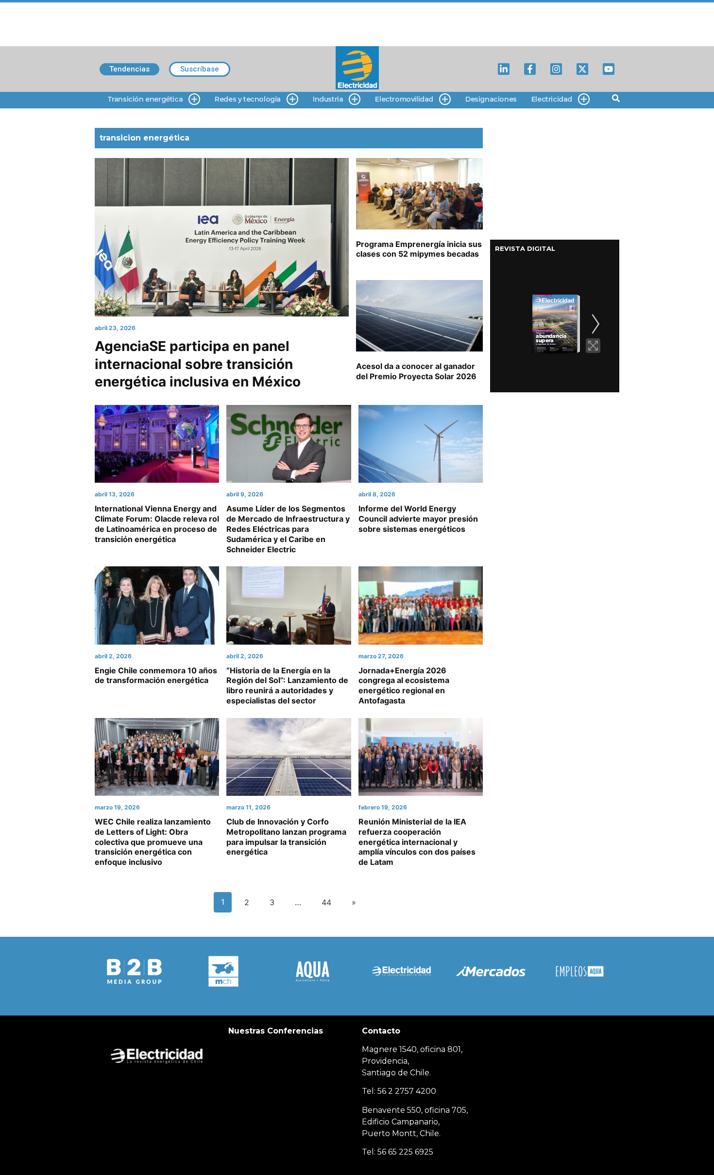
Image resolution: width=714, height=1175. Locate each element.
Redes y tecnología (248, 99)
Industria (328, 99)
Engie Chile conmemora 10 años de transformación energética (156, 675)
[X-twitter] (582, 69)
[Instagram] (556, 69)
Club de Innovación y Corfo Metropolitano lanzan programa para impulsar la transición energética (286, 837)
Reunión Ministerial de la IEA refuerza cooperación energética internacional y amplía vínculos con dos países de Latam (417, 842)
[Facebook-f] (530, 69)
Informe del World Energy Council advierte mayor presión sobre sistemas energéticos (418, 519)
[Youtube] (608, 69)
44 (326, 902)
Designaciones (491, 99)
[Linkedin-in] (504, 69)
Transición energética (145, 99)
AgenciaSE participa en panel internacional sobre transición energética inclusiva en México (198, 364)
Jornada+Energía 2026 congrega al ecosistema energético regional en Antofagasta (403, 685)
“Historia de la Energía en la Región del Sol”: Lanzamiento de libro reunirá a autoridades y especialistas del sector (287, 685)
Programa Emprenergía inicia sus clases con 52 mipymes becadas (419, 249)
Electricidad (551, 99)
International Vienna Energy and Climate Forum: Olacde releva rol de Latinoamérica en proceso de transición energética (157, 524)
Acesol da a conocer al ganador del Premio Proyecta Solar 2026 (416, 371)
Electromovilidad (404, 99)
